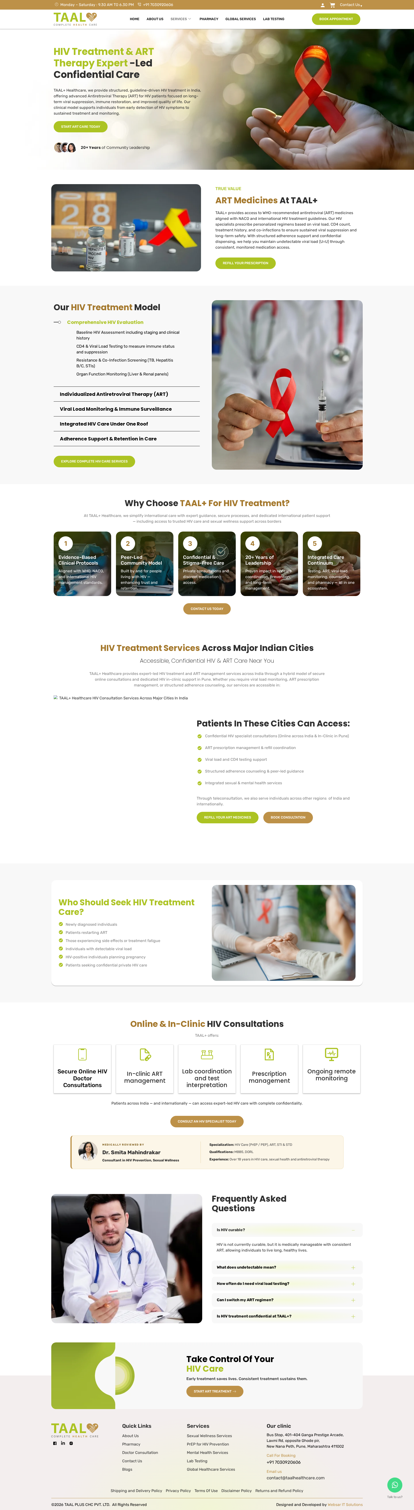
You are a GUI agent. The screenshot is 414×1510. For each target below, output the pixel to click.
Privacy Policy (178, 1490)
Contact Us (132, 1461)
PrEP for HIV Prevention (208, 1444)
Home (134, 19)
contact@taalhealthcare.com (296, 1478)
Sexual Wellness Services (209, 1436)
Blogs (127, 1469)
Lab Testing (273, 19)
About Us (155, 19)
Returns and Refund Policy (279, 1490)
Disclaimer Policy (236, 1490)
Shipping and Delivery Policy (136, 1490)
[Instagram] (71, 1443)
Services (179, 19)
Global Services (240, 19)
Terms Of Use (206, 1490)
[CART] (310, 5)
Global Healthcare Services (211, 1469)
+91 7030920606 (284, 1462)
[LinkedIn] (63, 1443)
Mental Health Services (207, 1452)
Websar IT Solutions (345, 1504)
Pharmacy (209, 19)
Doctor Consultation (140, 1452)
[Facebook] (54, 1443)
